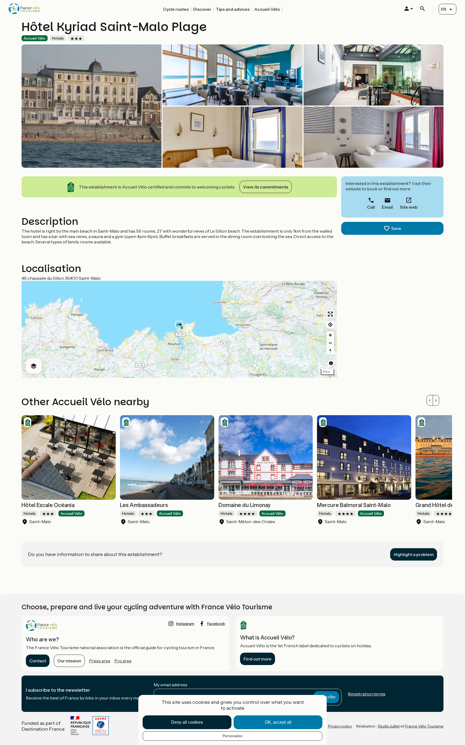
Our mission (69, 660)
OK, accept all (278, 722)
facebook (216, 623)
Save (396, 228)
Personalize (232, 736)
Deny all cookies (187, 722)
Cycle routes (176, 9)
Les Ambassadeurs (144, 505)
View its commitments (265, 187)
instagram (185, 623)
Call (371, 207)
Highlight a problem (414, 554)
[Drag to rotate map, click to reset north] (330, 351)
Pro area (122, 660)
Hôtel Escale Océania (48, 505)
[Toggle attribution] (331, 363)
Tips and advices (233, 9)
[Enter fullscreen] (330, 314)
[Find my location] (330, 324)
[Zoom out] (330, 343)
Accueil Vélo (267, 9)
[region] (179, 329)
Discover (202, 9)
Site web (409, 207)
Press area (99, 660)
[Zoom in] (330, 335)
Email (387, 207)
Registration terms (366, 694)
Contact (37, 660)
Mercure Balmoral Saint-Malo (354, 505)
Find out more (258, 659)
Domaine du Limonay (245, 505)
